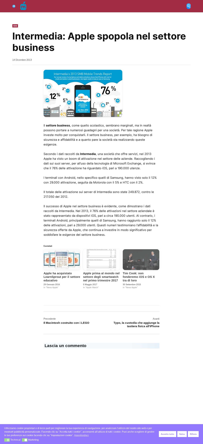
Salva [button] (182, 434)
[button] (7, 440)
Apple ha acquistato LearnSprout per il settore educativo (62, 277)
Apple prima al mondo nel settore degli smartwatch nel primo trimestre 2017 (101, 277)
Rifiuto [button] (193, 434)
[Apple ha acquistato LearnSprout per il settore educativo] (62, 259)
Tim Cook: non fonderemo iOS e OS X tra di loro (139, 277)
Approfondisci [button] (81, 435)
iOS (15, 26)
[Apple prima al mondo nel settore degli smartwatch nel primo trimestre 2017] (101, 259)
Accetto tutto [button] (167, 434)
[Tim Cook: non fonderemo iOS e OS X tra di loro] (141, 259)
